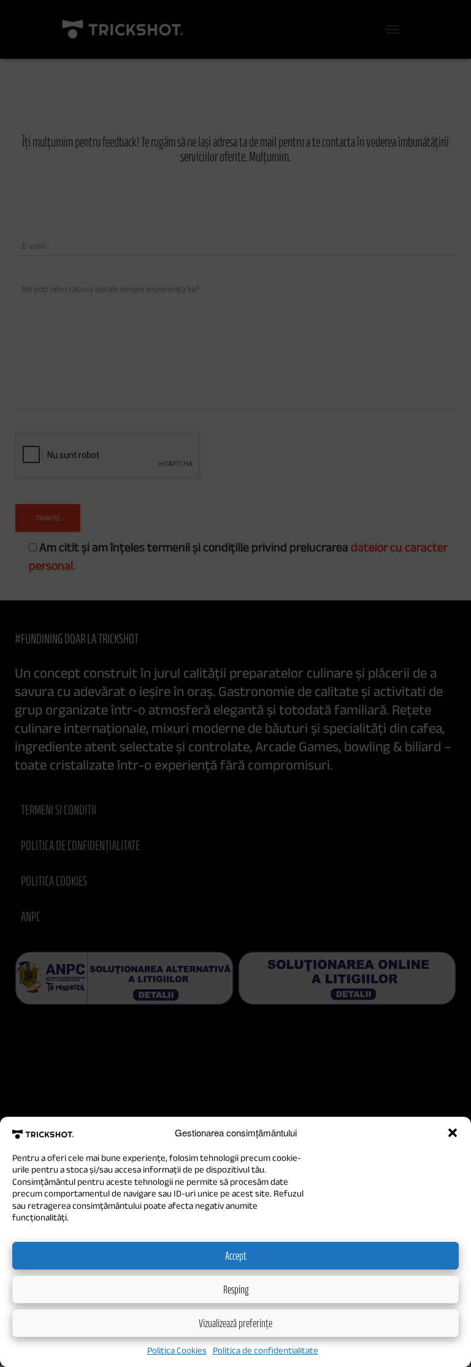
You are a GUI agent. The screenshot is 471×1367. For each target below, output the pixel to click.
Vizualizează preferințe (235, 1323)
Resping (235, 1289)
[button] (452, 1133)
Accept (236, 1255)
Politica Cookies (177, 1350)
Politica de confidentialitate (265, 1350)
